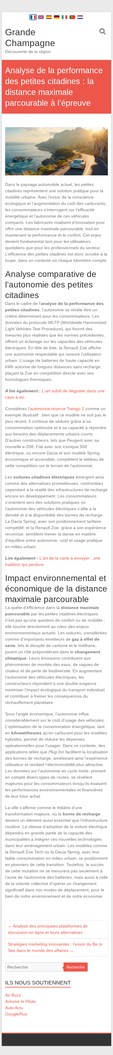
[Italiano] (64, 17)
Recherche (76, 967)
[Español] (49, 17)
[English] (41, 17)
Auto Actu (14, 1007)
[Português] (72, 17)
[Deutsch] (57, 17)
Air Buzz (13, 995)
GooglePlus (16, 1014)
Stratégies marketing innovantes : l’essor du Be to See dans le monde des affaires (55, 947)
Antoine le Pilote (20, 1001)
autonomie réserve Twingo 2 (57, 408)
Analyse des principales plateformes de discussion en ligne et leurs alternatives (48, 929)
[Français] (33, 17)
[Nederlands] (80, 17)
